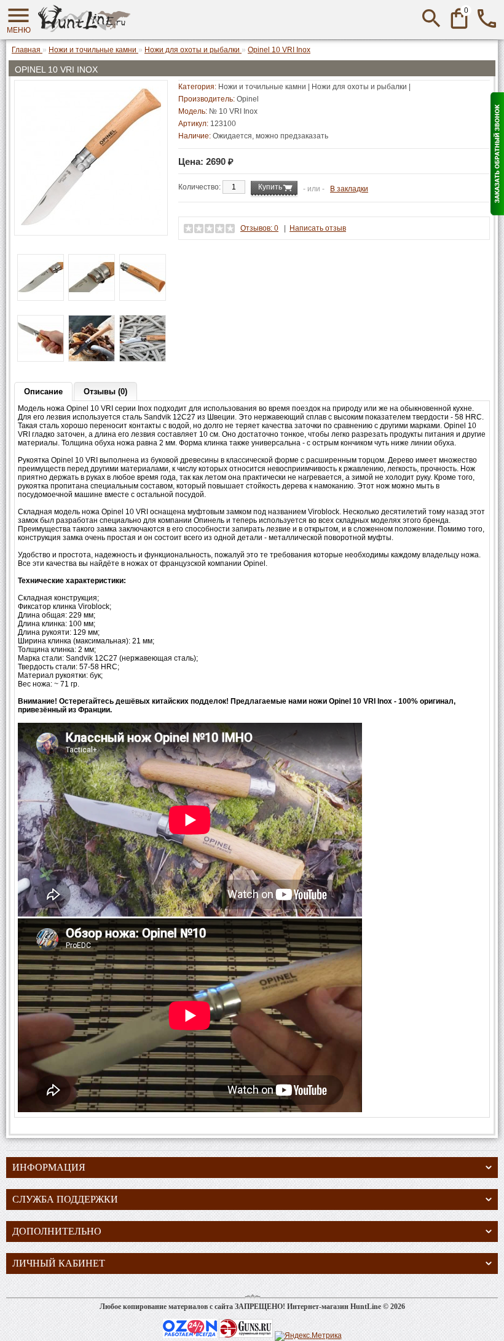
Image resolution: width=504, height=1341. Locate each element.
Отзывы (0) (105, 391)
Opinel (248, 99)
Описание (43, 391)
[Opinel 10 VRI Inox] (91, 224)
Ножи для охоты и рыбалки (359, 86)
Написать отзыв (317, 228)
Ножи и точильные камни (262, 86)
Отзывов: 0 (259, 228)
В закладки (349, 189)
